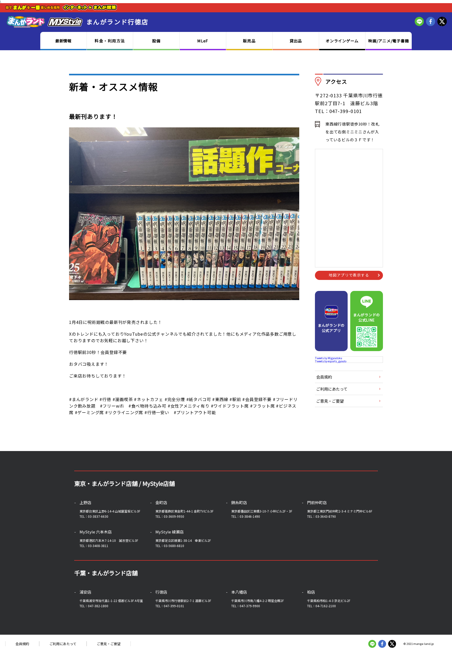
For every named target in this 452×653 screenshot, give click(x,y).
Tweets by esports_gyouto (330, 361)
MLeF (202, 40)
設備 (156, 40)
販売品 (249, 40)
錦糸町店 (239, 502)
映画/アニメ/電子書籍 (388, 40)
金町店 (161, 502)
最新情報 (63, 40)
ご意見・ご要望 (330, 401)
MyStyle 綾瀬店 (169, 532)
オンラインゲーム (342, 40)
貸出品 (296, 40)
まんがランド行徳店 (117, 21)
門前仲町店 (317, 502)
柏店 (311, 592)
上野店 (85, 502)
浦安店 (85, 592)
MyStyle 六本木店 (96, 532)
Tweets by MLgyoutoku (328, 358)
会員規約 (324, 377)
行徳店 (161, 592)
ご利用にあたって (331, 389)
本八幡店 (239, 592)
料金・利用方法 (110, 40)
